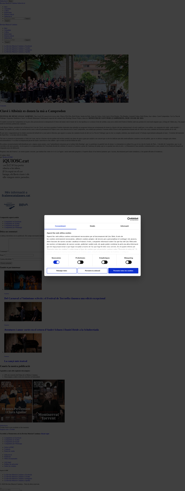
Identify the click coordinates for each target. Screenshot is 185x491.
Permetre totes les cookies (123, 271)
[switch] (80, 262)
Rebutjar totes (61, 271)
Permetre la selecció (92, 271)
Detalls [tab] (92, 226)
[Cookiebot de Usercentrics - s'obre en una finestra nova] (129, 219)
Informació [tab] (125, 226)
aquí (89, 252)
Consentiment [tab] (60, 226)
